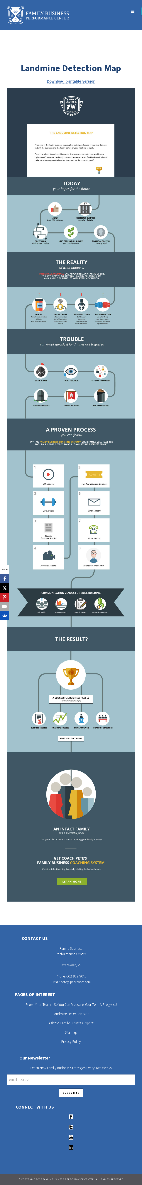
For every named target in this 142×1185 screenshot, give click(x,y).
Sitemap (71, 1032)
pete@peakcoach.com (76, 982)
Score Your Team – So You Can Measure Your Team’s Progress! (71, 1005)
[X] (4, 588)
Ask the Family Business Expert (71, 1023)
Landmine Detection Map (71, 1014)
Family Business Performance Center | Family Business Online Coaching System (55, 15)
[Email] (4, 606)
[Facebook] (4, 578)
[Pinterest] (4, 597)
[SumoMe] (4, 615)
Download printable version (71, 81)
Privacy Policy (71, 1042)
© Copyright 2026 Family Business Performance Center (56, 1179)
